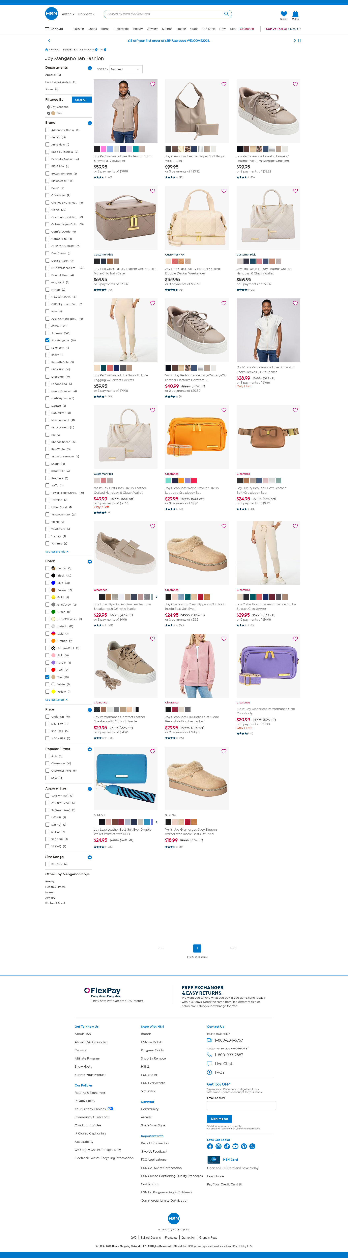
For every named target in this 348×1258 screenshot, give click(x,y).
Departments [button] (56, 67)
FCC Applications (153, 1159)
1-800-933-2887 (229, 1054)
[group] (125, 169)
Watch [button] (67, 14)
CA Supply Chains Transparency (98, 1150)
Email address (216, 1098)
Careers (80, 1050)
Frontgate (171, 1237)
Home (105, 29)
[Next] (294, 40)
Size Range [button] (54, 857)
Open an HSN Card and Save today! (233, 1168)
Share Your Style (153, 1125)
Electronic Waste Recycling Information (104, 1158)
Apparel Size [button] (55, 788)
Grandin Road (208, 1237)
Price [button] (49, 709)
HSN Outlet (149, 1075)
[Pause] (299, 40)
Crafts (194, 29)
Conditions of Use (88, 1125)
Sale (233, 29)
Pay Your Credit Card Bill (225, 1184)
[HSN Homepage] (46, 49)
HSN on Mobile (152, 1042)
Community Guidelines (92, 1117)
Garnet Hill (188, 1237)
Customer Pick (103, 254)
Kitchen (167, 29)
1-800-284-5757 (229, 1040)
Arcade (146, 1117)
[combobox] (166, 14)
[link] (295, 15)
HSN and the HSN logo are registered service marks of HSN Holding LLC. (174, 1246)
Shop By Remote (153, 1058)
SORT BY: (103, 69)
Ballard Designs (151, 1237)
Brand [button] (50, 122)
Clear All (80, 100)
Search (226, 13)
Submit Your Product (90, 1075)
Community (149, 1109)
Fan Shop (208, 29)
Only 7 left (101, 507)
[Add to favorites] (152, 84)
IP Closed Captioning (90, 1133)
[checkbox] (69, 131)
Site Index (148, 1091)
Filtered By (65, 99)
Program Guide (152, 1050)
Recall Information (155, 1143)
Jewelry (152, 29)
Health (181, 29)
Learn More (215, 1176)
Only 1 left (244, 386)
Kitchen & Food (55, 903)
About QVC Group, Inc (91, 1042)
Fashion (79, 29)
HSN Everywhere (153, 1083)
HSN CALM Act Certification (161, 1168)
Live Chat (223, 1063)
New (222, 29)
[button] (258, 15)
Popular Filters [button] (57, 749)
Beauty (138, 29)
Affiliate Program (87, 1058)
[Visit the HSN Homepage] (51, 19)
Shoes (92, 29)
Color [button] (50, 561)
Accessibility (84, 1142)
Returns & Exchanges (90, 1093)
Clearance (247, 29)
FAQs (219, 1072)
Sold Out (99, 815)
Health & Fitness (55, 887)
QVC (134, 1237)
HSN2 (145, 1066)
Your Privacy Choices (91, 1109)
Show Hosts (83, 1066)
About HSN (83, 1034)
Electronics (121, 29)
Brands (146, 1034)
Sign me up (219, 1119)
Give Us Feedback (154, 1151)
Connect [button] (85, 14)
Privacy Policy (85, 1101)
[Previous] (49, 40)
